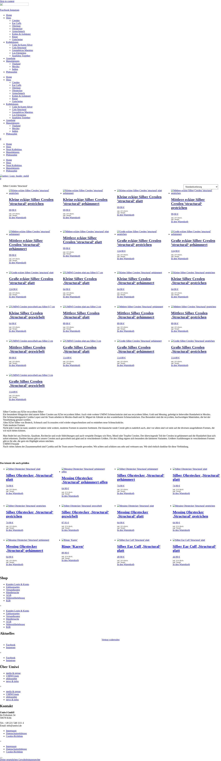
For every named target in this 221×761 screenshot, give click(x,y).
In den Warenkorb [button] (70, 560)
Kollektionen (12, 42)
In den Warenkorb (17, 217)
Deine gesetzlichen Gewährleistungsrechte (20, 759)
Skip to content (7, 1)
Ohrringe (16, 26)
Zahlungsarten (13, 587)
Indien (15, 69)
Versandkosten (13, 589)
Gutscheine (17, 39)
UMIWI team (12, 676)
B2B (8, 600)
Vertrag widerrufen (111, 639)
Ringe (15, 36)
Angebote (10, 58)
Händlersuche (12, 592)
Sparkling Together (21, 55)
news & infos (12, 681)
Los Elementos (19, 53)
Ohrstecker (17, 28)
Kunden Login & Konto (17, 584)
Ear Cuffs (16, 23)
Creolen (16, 20)
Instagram (10, 647)
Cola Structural (19, 47)
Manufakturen (12, 61)
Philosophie (11, 72)
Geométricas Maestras (22, 50)
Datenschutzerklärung (16, 733)
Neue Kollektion (14, 149)
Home (9, 15)
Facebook (10, 644)
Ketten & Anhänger (21, 34)
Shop (8, 18)
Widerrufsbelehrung (15, 598)
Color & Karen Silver (22, 45)
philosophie (11, 678)
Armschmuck (18, 31)
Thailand (16, 64)
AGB (8, 595)
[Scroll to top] (1, 757)
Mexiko (15, 66)
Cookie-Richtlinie (14, 736)
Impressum (11, 730)
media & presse (13, 673)
